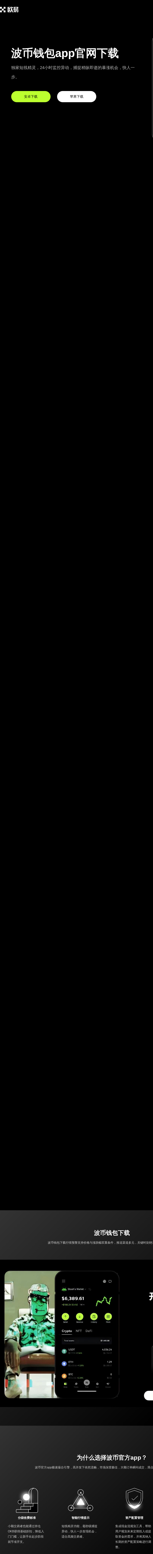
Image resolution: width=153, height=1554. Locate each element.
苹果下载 (76, 96)
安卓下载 (31, 96)
